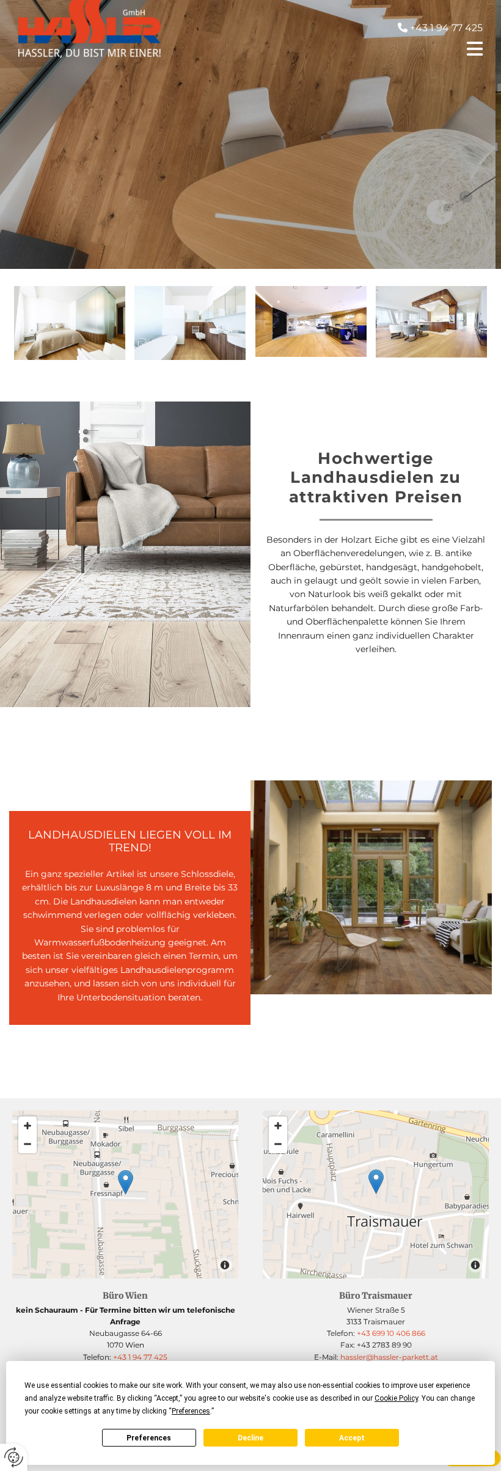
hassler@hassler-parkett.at (388, 1357)
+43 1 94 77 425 (140, 1357)
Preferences (148, 1438)
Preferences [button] (191, 1411)
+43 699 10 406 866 (391, 1333)
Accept (352, 1438)
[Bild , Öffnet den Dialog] (190, 323)
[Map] (376, 1194)
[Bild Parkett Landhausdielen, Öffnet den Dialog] (69, 323)
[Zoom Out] (27, 1144)
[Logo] (89, 29)
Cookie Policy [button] (396, 1398)
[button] (331, 49)
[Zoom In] (27, 1126)
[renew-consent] (13, 1457)
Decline (250, 1438)
